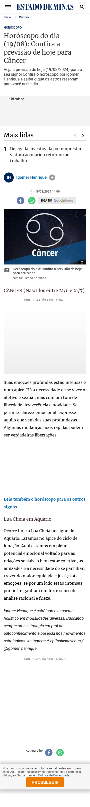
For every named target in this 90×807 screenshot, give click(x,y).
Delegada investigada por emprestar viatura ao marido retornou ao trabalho (46, 154)
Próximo (83, 136)
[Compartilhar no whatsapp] (32, 200)
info (52, 177)
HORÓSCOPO (13, 27)
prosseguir (45, 782)
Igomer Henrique (31, 177)
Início (7, 17)
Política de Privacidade (53, 775)
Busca (82, 7)
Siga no (46, 200)
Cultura (24, 17)
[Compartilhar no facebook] (20, 200)
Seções (8, 7)
